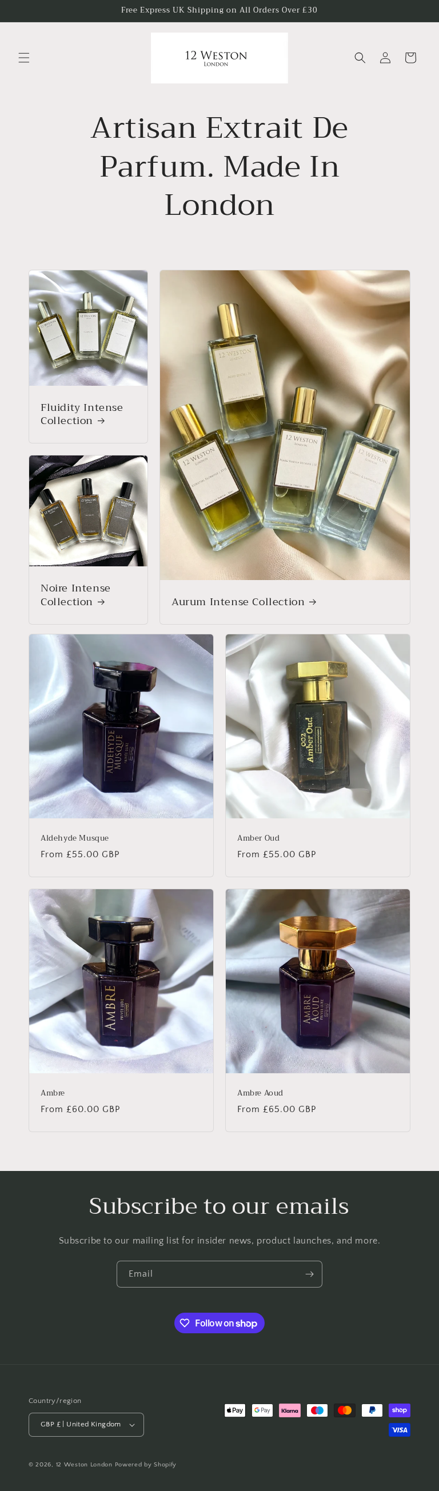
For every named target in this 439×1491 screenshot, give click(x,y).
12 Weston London (84, 1464)
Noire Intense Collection (76, 595)
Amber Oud (258, 839)
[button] (24, 57)
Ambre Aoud (260, 1093)
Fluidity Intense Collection (82, 414)
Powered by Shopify (146, 1464)
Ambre (53, 1093)
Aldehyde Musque (75, 839)
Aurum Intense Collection (238, 602)
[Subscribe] (309, 1274)
